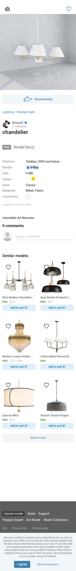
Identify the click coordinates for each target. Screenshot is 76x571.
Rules (31, 513)
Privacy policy (40, 528)
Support (43, 513)
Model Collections (55, 520)
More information (47, 564)
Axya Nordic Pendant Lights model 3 (56, 297)
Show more (38, 438)
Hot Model (33, 520)
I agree (22, 564)
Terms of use (19, 528)
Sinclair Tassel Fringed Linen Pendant (56, 415)
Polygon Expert (12, 520)
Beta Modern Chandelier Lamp (18, 297)
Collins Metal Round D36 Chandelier (56, 356)
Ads (4, 528)
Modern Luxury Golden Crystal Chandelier (18, 356)
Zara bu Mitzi (10, 415)
